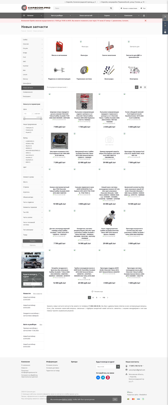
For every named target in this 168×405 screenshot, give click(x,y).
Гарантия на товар (53, 371)
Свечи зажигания (109, 55)
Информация (51, 362)
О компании (25, 365)
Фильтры (84, 55)
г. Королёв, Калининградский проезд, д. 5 (80, 2)
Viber (108, 377)
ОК (115, 399)
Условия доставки (52, 368)
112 (104, 297)
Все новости (37, 294)
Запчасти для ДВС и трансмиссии (134, 56)
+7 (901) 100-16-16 (135, 366)
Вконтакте (98, 377)
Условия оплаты (52, 365)
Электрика (134, 79)
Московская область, (136, 374)
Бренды (74, 362)
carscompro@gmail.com (137, 370)
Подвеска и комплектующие (59, 79)
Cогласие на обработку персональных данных (29, 376)
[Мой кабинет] (144, 15)
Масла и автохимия (59, 55)
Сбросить (33, 245)
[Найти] (111, 8)
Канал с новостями (130, 8)
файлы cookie (67, 399)
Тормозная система (84, 79)
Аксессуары (109, 79)
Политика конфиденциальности (29, 371)
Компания (25, 362)
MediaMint (143, 395)
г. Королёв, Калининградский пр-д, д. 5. (136, 379)
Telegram (103, 377)
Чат (144, 8)
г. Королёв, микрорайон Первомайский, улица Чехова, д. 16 (122, 2)
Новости (24, 368)
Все (41, 325)
